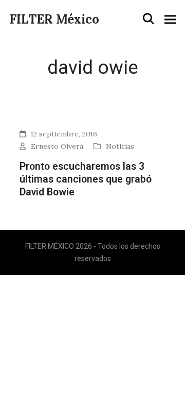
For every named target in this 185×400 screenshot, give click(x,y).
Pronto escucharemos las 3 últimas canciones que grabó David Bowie (86, 179)
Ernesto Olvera (57, 146)
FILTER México (54, 19)
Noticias (120, 146)
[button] (148, 19)
